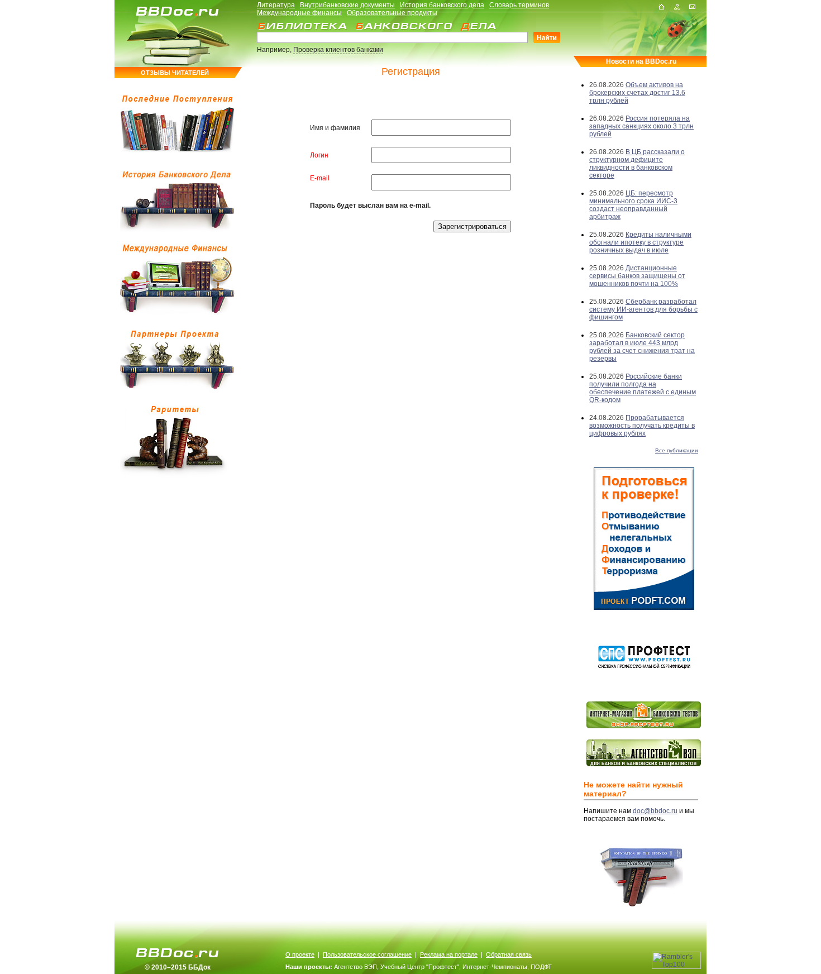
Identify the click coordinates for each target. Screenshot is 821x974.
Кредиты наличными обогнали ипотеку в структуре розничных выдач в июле (640, 242)
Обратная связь (509, 954)
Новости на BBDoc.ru (641, 61)
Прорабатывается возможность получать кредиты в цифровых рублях (642, 425)
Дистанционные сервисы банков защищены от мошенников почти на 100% (637, 276)
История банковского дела (442, 5)
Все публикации (676, 450)
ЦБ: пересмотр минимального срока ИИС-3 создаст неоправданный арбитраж (633, 205)
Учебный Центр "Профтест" (419, 966)
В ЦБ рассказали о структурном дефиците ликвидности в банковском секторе (637, 163)
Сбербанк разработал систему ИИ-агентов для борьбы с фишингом (643, 309)
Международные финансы (299, 13)
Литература (276, 5)
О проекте (299, 954)
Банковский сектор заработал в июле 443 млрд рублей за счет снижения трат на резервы (642, 346)
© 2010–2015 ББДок (178, 967)
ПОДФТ (541, 966)
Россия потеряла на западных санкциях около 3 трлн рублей (641, 126)
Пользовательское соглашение (367, 954)
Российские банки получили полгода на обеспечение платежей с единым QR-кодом (642, 388)
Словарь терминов (519, 5)
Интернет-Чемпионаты (494, 966)
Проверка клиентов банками (338, 50)
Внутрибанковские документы (347, 5)
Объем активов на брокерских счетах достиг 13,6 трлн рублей (637, 92)
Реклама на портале (449, 954)
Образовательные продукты (392, 13)
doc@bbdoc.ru (655, 811)
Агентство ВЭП (355, 966)
